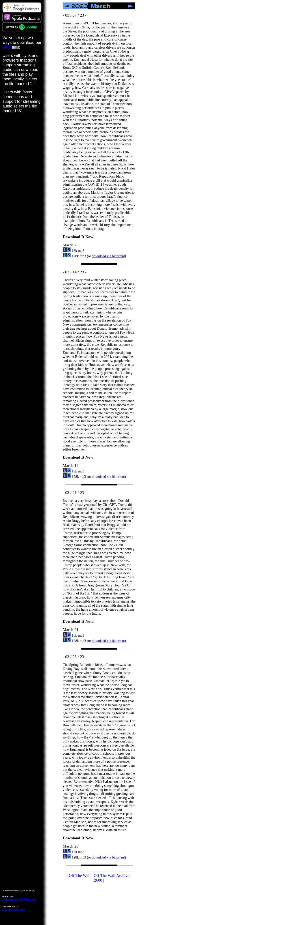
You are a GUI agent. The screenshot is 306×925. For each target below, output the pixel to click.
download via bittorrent (108, 256)
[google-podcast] (21, 11)
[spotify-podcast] (21, 31)
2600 (98, 880)
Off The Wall (80, 875)
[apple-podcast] (21, 21)
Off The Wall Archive (111, 875)
